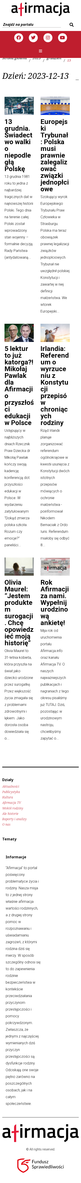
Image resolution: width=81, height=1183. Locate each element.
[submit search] (71, 25)
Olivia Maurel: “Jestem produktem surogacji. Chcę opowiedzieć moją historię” (19, 612)
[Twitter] (33, 37)
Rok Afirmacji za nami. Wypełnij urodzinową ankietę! (54, 602)
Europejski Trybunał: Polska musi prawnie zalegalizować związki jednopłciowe (54, 155)
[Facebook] (18, 37)
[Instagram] (47, 37)
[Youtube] (62, 37)
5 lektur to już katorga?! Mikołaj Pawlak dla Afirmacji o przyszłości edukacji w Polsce (19, 386)
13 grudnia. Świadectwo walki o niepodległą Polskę (18, 145)
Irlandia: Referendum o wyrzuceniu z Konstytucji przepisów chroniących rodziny (54, 386)
